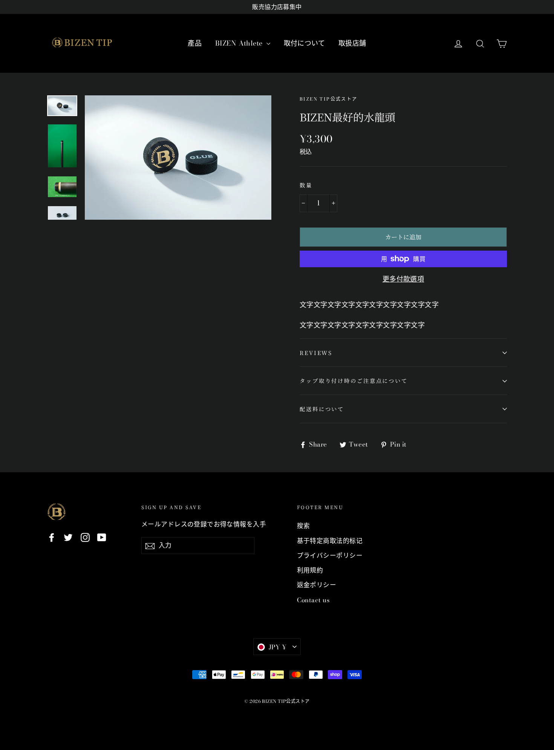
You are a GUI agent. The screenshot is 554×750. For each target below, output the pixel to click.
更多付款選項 (403, 279)
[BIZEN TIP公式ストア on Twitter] (68, 536)
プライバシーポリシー (330, 555)
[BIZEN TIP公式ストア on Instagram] (85, 536)
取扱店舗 (352, 43)
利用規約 (310, 570)
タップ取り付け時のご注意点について (354, 380)
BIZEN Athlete (240, 43)
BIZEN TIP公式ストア (329, 99)
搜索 (303, 526)
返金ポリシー (317, 585)
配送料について (322, 409)
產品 (195, 43)
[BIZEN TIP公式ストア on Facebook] (51, 536)
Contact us (313, 600)
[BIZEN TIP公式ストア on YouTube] (101, 536)
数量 (306, 185)
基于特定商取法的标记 (330, 541)
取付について (304, 43)
